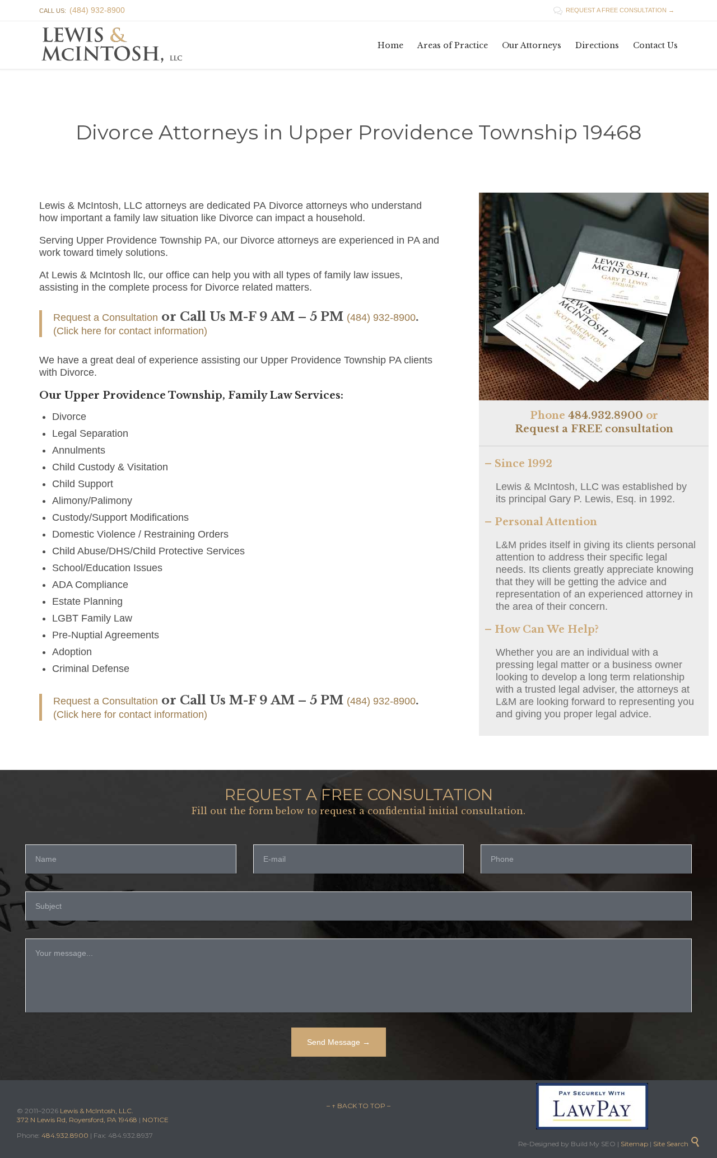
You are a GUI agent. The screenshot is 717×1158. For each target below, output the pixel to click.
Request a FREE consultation (594, 429)
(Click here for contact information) (130, 331)
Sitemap (633, 1144)
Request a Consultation (105, 317)
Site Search (676, 1144)
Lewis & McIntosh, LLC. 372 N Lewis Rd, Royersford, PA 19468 (78, 1115)
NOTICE (155, 1119)
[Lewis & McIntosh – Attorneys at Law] (114, 45)
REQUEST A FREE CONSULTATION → (613, 10)
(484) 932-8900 (381, 317)
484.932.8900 (605, 415)
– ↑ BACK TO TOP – (358, 1105)
